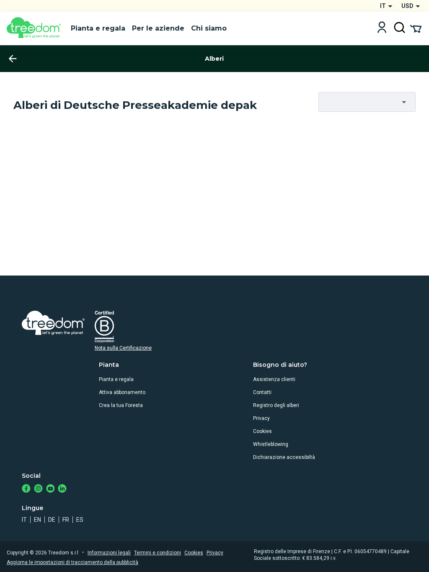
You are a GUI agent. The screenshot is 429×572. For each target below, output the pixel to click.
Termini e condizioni (157, 553)
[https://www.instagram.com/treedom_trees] (38, 489)
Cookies (262, 431)
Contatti (262, 392)
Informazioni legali (109, 553)
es (79, 519)
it (24, 519)
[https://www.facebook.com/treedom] (26, 489)
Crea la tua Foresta (121, 405)
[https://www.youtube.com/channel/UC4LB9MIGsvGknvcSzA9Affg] (50, 489)
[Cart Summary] (415, 28)
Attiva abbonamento (122, 392)
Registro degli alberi (276, 405)
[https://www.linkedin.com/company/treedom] (62, 489)
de (51, 519)
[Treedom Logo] (35, 28)
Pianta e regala (116, 379)
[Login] (382, 28)
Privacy (261, 418)
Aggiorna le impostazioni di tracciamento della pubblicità (72, 562)
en (37, 519)
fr (65, 519)
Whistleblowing (270, 444)
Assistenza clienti (274, 379)
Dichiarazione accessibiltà (284, 457)
